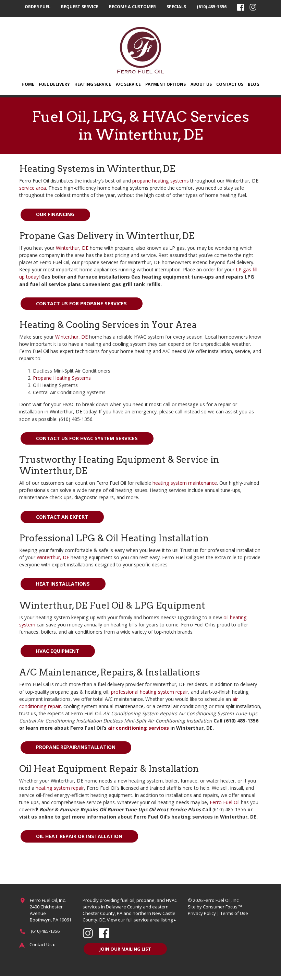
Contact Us (229, 84)
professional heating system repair (149, 692)
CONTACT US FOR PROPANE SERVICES (81, 303)
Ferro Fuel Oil (225, 802)
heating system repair (60, 788)
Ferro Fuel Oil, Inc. (222, 900)
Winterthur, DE (72, 248)
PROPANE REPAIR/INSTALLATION (75, 747)
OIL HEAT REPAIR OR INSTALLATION (79, 836)
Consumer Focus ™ (222, 907)
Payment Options (165, 84)
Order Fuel (37, 7)
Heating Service (92, 84)
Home (28, 84)
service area (32, 188)
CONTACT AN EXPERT (62, 517)
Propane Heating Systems (62, 378)
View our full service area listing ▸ (141, 920)
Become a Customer (132, 7)
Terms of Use (234, 913)
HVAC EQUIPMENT (57, 651)
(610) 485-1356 (212, 7)
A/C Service (128, 84)
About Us (201, 84)
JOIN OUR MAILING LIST (125, 949)
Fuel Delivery (54, 84)
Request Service (79, 7)
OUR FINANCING (55, 214)
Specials (176, 7)
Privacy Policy (202, 913)
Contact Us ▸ (42, 944)
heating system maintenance (184, 483)
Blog (253, 84)
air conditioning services (138, 728)
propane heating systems (160, 180)
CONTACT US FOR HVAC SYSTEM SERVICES (87, 438)
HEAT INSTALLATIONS (63, 583)
